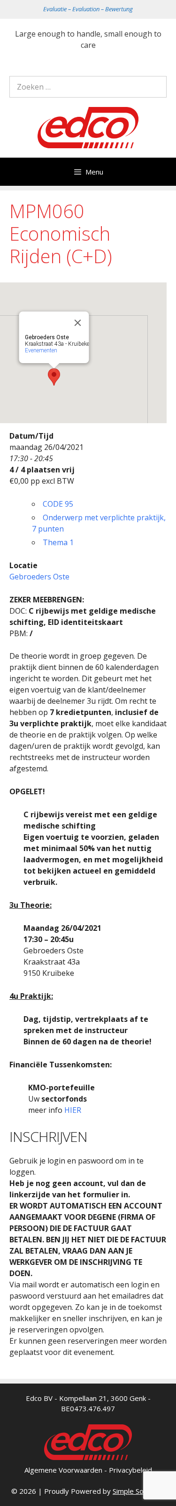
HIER (72, 1110)
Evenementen (41, 350)
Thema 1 (58, 542)
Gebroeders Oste (39, 576)
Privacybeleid (130, 1470)
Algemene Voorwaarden (63, 1470)
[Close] (78, 323)
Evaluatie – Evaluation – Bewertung (88, 9)
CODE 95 (58, 504)
